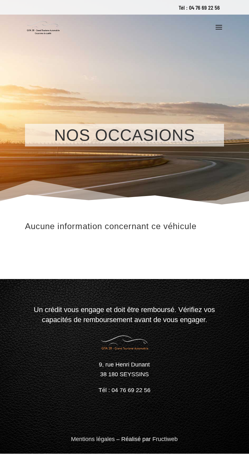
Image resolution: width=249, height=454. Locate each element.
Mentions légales (93, 439)
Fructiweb (165, 439)
